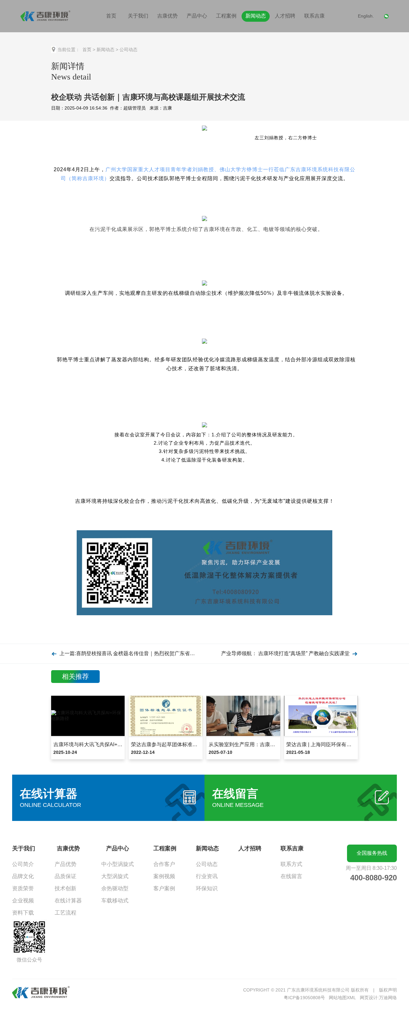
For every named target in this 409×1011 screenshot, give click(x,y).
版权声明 (388, 989)
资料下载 (23, 913)
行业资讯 (207, 876)
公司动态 (128, 49)
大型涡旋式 (114, 876)
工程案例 (226, 16)
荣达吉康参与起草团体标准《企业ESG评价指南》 (187, 744)
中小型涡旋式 (117, 864)
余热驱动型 (114, 888)
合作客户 (164, 864)
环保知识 (207, 888)
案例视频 (164, 876)
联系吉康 (314, 16)
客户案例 (164, 888)
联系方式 (291, 864)
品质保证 (65, 876)
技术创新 (65, 888)
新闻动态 (255, 16)
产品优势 (65, 864)
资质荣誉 (23, 888)
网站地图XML (342, 997)
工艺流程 (65, 913)
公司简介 (23, 864)
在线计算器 (68, 901)
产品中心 (197, 16)
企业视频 (23, 901)
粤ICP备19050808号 (304, 997)
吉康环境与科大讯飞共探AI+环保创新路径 (100, 744)
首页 (111, 16)
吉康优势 (167, 16)
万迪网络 (388, 997)
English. (366, 16)
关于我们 (138, 16)
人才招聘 (285, 16)
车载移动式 (114, 901)
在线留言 (291, 876)
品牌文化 (23, 876)
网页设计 (369, 997)
